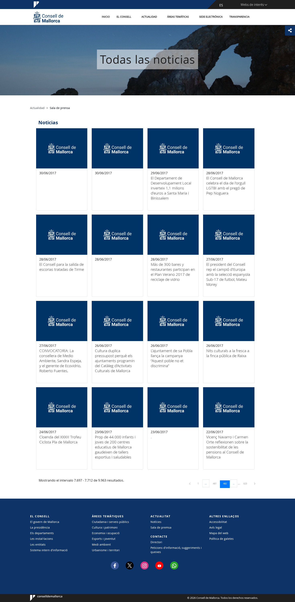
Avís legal (215, 527)
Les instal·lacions (41, 539)
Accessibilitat (218, 522)
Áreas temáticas (178, 16)
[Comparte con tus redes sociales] (290, 30)
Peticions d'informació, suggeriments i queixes (176, 550)
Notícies (156, 522)
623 (246, 483)
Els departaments (42, 533)
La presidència (40, 527)
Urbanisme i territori (106, 550)
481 (216, 483)
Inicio (106, 16)
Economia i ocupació (105, 533)
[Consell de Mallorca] (48, 17)
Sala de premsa (161, 527)
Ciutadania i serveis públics (110, 522)
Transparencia (239, 16)
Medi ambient (101, 544)
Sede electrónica (211, 16)
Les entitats (38, 544)
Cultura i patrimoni (105, 527)
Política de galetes (221, 539)
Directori (156, 542)
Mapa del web (218, 533)
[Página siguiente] (255, 483)
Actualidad (149, 16)
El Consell (124, 16)
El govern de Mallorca (44, 522)
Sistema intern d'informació (48, 550)
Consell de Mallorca (42, 598)
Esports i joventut (103, 539)
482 (226, 483)
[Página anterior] (190, 483)
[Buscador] (257, 17)
